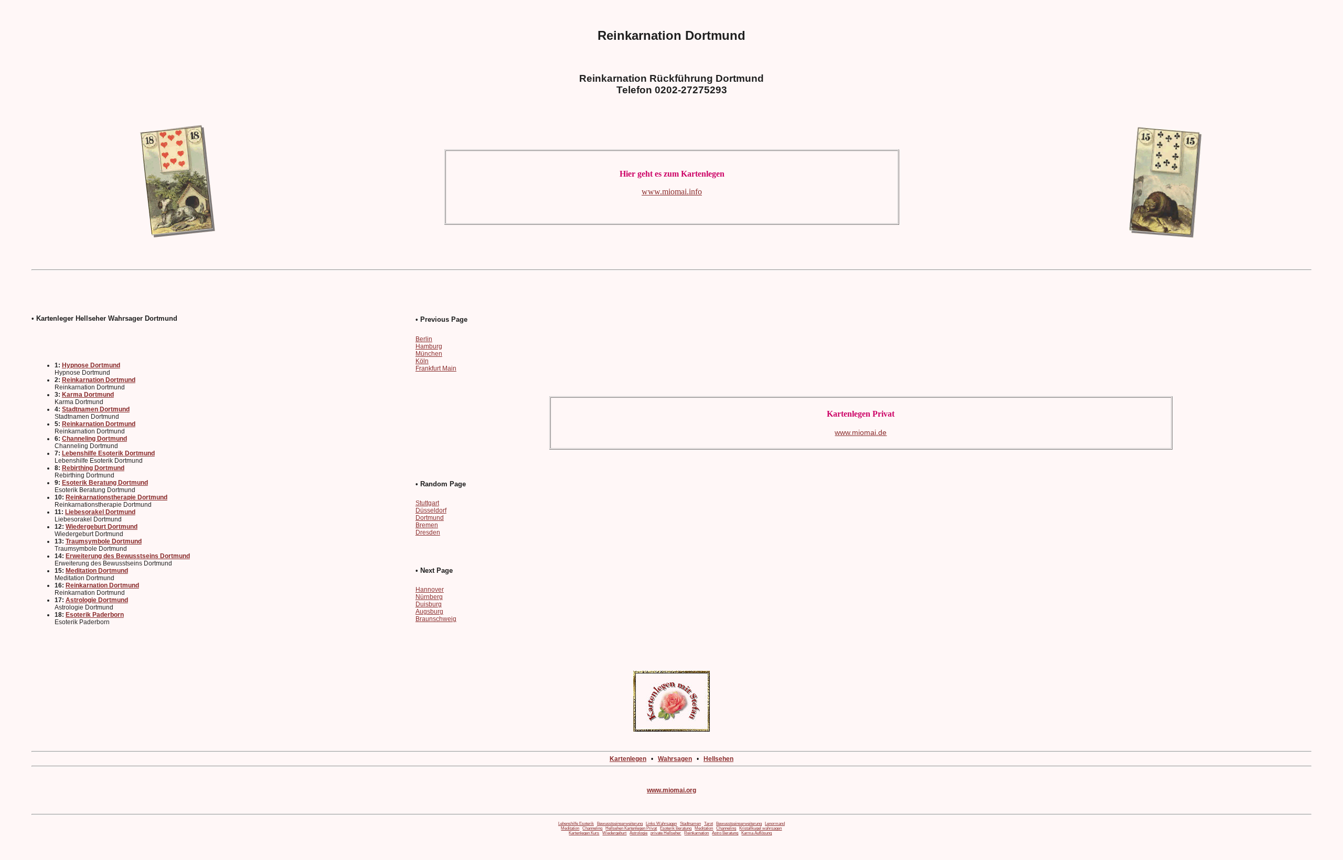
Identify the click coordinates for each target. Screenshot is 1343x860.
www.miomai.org (671, 790)
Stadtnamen (690, 823)
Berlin (423, 339)
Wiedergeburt (614, 833)
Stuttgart (427, 503)
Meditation (570, 828)
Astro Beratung (725, 833)
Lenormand (775, 823)
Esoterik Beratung (675, 828)
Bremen (426, 525)
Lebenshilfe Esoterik (576, 823)
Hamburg (428, 346)
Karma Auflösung (756, 833)
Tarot (708, 823)
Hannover (429, 589)
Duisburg (428, 604)
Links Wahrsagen (661, 823)
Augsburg (429, 611)
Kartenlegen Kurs (584, 833)
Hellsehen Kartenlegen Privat (631, 828)
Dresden (427, 532)
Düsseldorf (430, 510)
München (428, 353)
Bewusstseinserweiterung (620, 823)
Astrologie (638, 833)
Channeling (592, 828)
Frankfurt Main (435, 368)
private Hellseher (666, 833)
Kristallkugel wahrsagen (760, 828)
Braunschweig (435, 619)
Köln (422, 361)
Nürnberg (429, 597)
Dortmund (429, 517)
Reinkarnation (696, 833)
